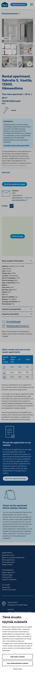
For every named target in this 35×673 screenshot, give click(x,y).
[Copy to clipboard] (12, 206)
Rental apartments (8, 560)
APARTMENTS (7, 553)
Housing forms (7, 577)
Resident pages (7, 575)
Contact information (9, 590)
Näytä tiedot (17, 669)
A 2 (4, 367)
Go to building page (13, 321)
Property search (7, 564)
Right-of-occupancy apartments (13, 557)
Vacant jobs (6, 587)
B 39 (4, 376)
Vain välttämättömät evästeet (17, 663)
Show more (6, 172)
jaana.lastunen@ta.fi (21, 200)
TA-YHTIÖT (6, 585)
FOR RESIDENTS (8, 570)
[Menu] (31, 4)
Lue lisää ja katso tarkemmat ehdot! (16, 145)
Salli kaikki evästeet (17, 657)
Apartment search (8, 555)
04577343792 (18, 198)
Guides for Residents (9, 579)
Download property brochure (16, 326)
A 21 (4, 372)
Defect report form (8, 572)
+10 (29, 64)
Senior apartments (8, 562)
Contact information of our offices (20, 612)
